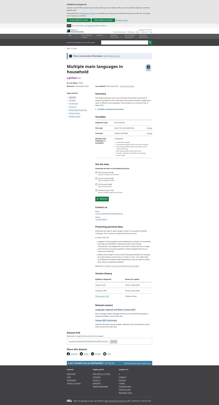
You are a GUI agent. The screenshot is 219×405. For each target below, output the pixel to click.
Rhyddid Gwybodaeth (100, 386)
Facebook (74, 354)
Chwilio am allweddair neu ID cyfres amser (81, 42)
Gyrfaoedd (96, 377)
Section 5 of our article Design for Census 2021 (122, 266)
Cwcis (69, 377)
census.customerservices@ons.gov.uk (109, 213)
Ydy (106, 363)
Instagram (122, 377)
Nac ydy (111, 363)
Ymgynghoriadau (125, 386)
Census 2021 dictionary (106, 320)
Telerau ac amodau (74, 383)
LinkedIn (98, 354)
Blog (151, 32)
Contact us (73, 107)
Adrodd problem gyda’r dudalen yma (137, 363)
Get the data (73, 103)
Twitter (86, 354)
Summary (72, 97)
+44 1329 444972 (101, 219)
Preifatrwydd (71, 380)
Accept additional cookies (79, 20)
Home (68, 48)
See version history (127, 86)
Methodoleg (130, 32)
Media (137, 32)
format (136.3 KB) (106, 179)
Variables (72, 100)
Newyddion (97, 383)
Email (109, 354)
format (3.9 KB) (105, 185)
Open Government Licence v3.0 (116, 401)
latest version (115, 56)
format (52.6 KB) (108, 173)
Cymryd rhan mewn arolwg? (143, 36)
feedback (90, 25)
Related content (74, 116)
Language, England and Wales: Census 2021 (115, 309)
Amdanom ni (144, 32)
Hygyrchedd (71, 374)
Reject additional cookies (103, 20)
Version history (74, 113)
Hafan (70, 35)
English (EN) (141, 29)
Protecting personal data (78, 110)
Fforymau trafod (124, 390)
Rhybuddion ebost (125, 393)
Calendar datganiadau (119, 32)
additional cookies (88, 13)
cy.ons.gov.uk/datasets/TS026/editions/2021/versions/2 (88, 341)
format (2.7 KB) (110, 191)
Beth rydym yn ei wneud (101, 374)
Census (74, 48)
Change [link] (149, 128)
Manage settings (122, 20)
